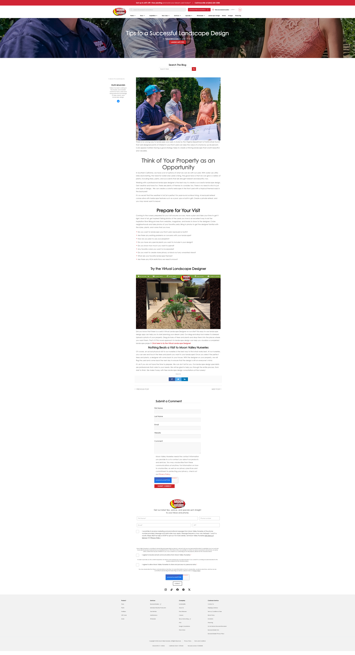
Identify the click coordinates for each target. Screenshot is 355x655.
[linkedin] (184, 379)
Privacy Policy (164, 474)
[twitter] (178, 379)
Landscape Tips (177, 42)
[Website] (118, 101)
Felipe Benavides (172, 39)
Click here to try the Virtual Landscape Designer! (171, 343)
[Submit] (194, 69)
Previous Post (142, 389)
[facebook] (172, 379)
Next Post (216, 389)
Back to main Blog (117, 79)
